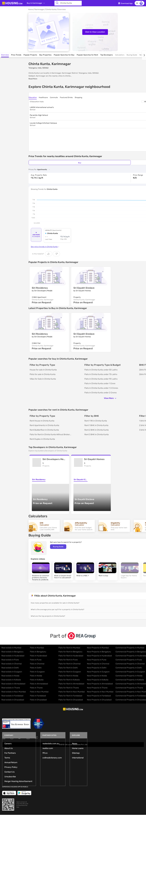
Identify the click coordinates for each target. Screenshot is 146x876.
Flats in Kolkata (36, 680)
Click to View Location (95, 32)
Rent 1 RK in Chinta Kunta (95, 421)
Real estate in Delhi (10, 668)
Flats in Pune (35, 660)
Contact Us (9, 772)
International (78, 758)
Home (30, 9)
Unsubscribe (10, 776)
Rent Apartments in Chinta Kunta (44, 425)
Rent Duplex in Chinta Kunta (42, 439)
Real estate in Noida (10, 676)
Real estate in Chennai (11, 664)
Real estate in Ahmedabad (13, 684)
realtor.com (47, 748)
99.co (44, 753)
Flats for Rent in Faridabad (70, 696)
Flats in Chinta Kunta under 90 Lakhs (100, 379)
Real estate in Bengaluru (12, 651)
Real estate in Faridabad (12, 696)
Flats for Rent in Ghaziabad (70, 700)
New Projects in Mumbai (98, 647)
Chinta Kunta (51, 9)
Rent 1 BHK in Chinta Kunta (96, 425)
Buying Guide (58, 547)
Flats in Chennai (37, 664)
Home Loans (77, 748)
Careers (8, 743)
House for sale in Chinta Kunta (43, 370)
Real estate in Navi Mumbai (13, 692)
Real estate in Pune (10, 660)
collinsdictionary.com (52, 758)
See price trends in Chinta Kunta (44, 247)
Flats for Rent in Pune (68, 660)
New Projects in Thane (97, 688)
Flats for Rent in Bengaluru (70, 651)
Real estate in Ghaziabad (12, 700)
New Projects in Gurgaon (98, 672)
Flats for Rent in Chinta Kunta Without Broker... (50, 434)
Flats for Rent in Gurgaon (69, 672)
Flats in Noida (36, 676)
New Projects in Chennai (98, 664)
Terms (7, 758)
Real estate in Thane (10, 688)
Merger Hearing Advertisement (18, 781)
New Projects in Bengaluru (99, 651)
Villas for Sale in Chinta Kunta (43, 379)
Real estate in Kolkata (11, 680)
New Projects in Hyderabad (99, 655)
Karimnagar (39, 9)
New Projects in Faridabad (99, 696)
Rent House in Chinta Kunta (42, 421)
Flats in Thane (36, 688)
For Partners (10, 753)
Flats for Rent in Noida (68, 676)
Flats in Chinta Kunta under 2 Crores (100, 392)
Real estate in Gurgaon (11, 672)
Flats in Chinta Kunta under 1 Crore (99, 383)
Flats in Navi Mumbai (39, 692)
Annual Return (10, 762)
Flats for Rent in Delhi (68, 668)
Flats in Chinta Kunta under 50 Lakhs (100, 370)
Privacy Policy (10, 767)
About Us (8, 748)
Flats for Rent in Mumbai (69, 647)
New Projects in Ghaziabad (99, 700)
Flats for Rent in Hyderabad (70, 655)
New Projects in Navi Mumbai (100, 692)
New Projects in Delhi (96, 668)
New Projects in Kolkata (97, 680)
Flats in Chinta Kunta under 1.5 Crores (101, 388)
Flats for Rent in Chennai (69, 664)
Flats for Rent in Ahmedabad (71, 684)
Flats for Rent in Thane (68, 688)
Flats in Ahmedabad (39, 684)
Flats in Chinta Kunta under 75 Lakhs (100, 374)
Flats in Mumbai (37, 647)
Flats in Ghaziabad (38, 700)
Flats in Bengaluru (38, 651)
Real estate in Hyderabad (12, 655)
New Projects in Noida (97, 676)
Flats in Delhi (35, 668)
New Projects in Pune (96, 660)
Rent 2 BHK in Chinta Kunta (96, 430)
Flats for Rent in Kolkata (69, 680)
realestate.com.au (50, 743)
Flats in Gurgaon (37, 672)
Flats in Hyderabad (38, 655)
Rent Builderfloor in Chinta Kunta (44, 430)
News (74, 743)
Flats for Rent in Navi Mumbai (71, 692)
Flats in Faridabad (38, 696)
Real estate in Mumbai (11, 647)
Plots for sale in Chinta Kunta (42, 374)
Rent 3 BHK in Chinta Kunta (96, 434)
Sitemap (76, 753)
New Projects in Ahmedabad (100, 684)
